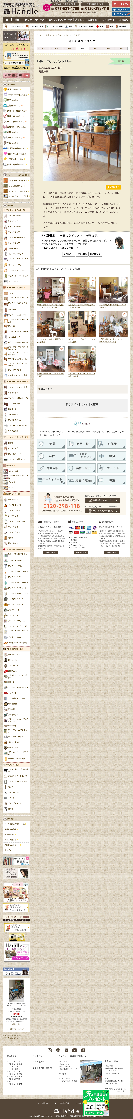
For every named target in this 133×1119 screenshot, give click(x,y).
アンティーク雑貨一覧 (14, 549)
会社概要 (92, 20)
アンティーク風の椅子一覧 (16, 437)
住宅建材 (122, 26)
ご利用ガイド (108, 20)
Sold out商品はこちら (10, 1038)
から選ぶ (13, 89)
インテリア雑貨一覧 (14, 649)
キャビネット (17, 1069)
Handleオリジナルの (17, 191)
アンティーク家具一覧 (14, 288)
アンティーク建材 (15, 1084)
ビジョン (63, 1061)
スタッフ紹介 (65, 1079)
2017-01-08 (76, 35)
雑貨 (101, 26)
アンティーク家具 (36, 26)
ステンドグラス (14, 1071)
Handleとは (64, 1064)
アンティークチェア (15, 26)
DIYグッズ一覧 (12, 765)
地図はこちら (16, 1024)
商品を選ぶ (11, 1056)
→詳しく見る (121, 1091)
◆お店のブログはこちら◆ (16, 1029)
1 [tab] (82, 182)
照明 (70, 26)
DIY (9, 1081)
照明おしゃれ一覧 (13, 494)
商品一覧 (10, 205)
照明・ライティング (16, 1076)
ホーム (7, 20)
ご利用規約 (44, 1103)
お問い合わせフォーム (117, 1089)
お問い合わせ (124, 20)
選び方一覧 (11, 85)
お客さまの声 (38, 1062)
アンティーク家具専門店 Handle (72, 1056)
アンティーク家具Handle (45, 35)
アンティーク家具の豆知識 (12, 1035)
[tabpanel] (82, 128)
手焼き (17, 181)
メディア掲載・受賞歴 (68, 1081)
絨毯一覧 (9, 465)
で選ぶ (16, 111)
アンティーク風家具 (86, 26)
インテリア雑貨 (14, 1079)
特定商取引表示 (63, 1103)
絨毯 (111, 26)
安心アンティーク (34, 20)
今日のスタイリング (63, 35)
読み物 (79, 20)
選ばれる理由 (65, 1066)
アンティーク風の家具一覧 (16, 382)
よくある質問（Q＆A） (43, 1068)
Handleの (16, 186)
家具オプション (12, 819)
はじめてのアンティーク (60, 20)
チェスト (15, 1066)
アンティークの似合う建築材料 (18, 175)
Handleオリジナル (18, 196)
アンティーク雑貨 (56, 26)
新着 (17, 20)
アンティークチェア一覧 (15, 210)
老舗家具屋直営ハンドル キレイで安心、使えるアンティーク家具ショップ (22, 9)
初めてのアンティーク (68, 1069)
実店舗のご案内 (111, 1061)
